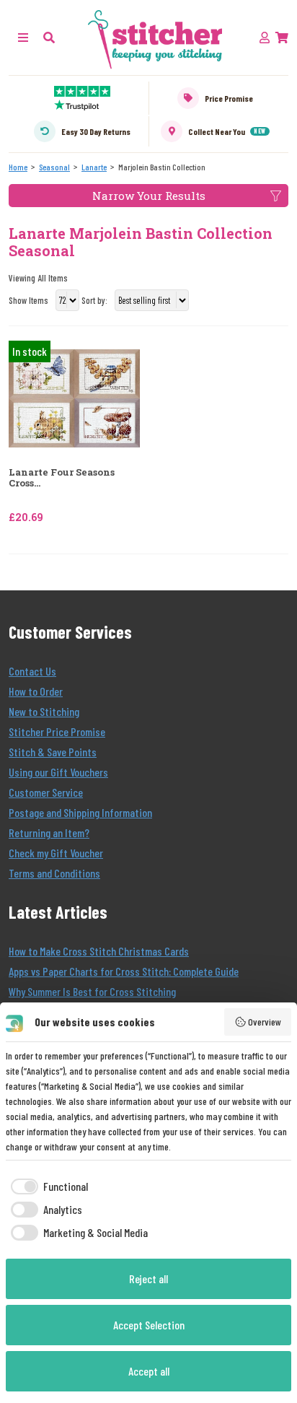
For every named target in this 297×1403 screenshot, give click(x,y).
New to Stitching (44, 711)
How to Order (36, 691)
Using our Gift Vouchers (58, 772)
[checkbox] (47, 1186)
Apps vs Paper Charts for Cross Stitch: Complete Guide (124, 971)
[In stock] (74, 396)
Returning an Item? (49, 832)
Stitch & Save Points (53, 752)
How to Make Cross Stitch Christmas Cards (99, 951)
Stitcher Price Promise (57, 731)
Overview (264, 1021)
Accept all (148, 1371)
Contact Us (32, 671)
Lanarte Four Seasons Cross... (62, 478)
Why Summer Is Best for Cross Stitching (92, 991)
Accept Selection (149, 1325)
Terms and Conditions (54, 873)
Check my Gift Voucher (56, 853)
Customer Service (46, 792)
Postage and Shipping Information (80, 812)
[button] (49, 37)
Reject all (148, 1278)
